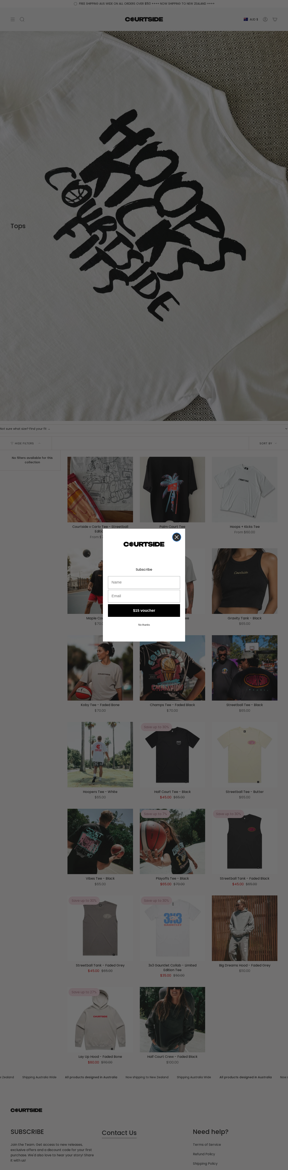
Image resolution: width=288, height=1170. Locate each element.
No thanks (144, 624)
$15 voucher (144, 610)
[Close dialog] (176, 537)
